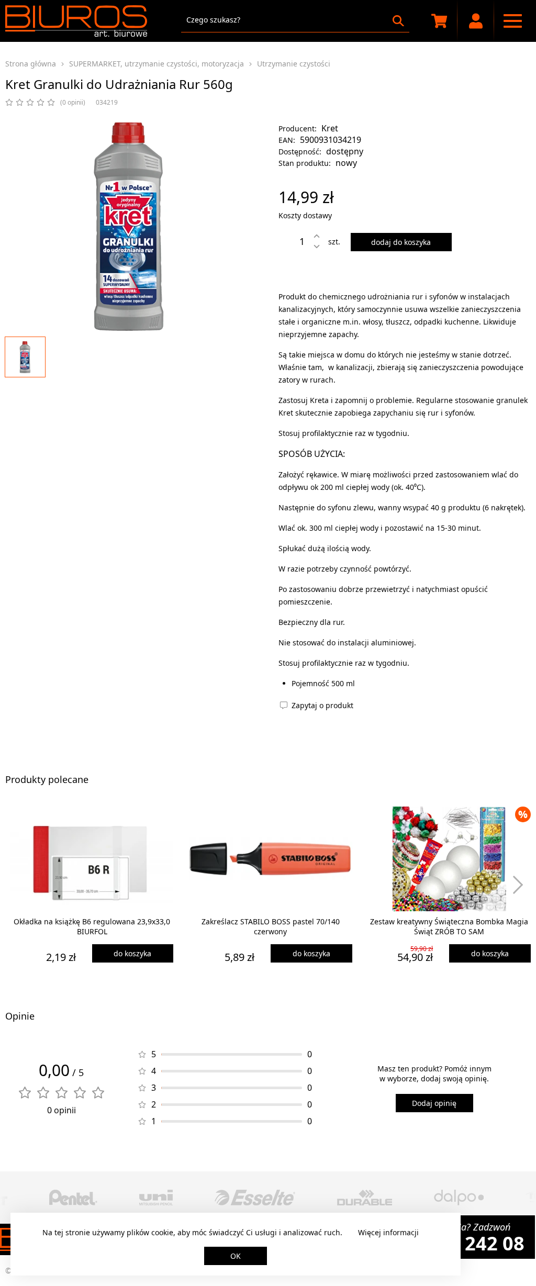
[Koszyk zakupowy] (439, 21)
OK (235, 1256)
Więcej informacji (388, 1232)
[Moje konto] (475, 21)
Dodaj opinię (434, 1103)
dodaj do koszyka (401, 242)
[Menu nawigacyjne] (512, 21)
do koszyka (132, 953)
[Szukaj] (398, 21)
